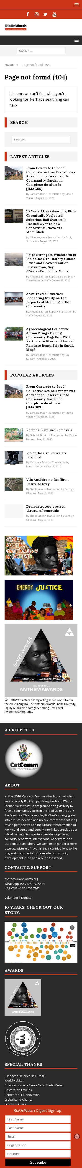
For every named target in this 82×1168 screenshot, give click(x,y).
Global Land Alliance (19, 1099)
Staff (46, 280)
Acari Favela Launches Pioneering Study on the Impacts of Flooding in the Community (48, 300)
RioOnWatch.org (55, 815)
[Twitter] (45, 14)
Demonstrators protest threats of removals (45, 508)
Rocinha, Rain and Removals (49, 430)
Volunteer (11, 898)
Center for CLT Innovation (22, 1095)
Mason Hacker (35, 466)
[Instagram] (37, 14)
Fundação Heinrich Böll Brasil (24, 1076)
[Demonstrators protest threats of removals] (14, 511)
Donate (26, 898)
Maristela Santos (40, 462)
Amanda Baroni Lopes (43, 276)
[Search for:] (41, 50)
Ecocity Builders (15, 1104)
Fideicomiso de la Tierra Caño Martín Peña (34, 1085)
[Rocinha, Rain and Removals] (14, 435)
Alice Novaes (37, 237)
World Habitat (14, 1080)
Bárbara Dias (37, 194)
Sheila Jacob (37, 489)
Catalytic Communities (37, 796)
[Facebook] (28, 14)
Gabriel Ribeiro (39, 435)
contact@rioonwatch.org (21, 879)
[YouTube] (54, 14)
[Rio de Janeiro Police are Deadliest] (14, 458)
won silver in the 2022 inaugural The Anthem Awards (39, 702)
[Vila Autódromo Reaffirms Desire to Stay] (14, 484)
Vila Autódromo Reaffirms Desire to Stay (47, 482)
